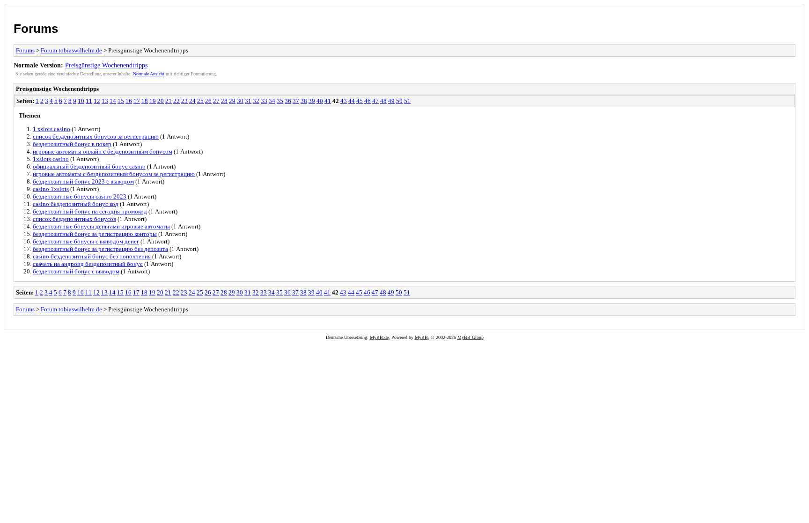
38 (304, 100)
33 (264, 100)
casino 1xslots (51, 188)
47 (375, 100)
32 (256, 100)
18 (144, 100)
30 (240, 100)
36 (288, 100)
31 (248, 100)
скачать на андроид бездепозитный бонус (88, 263)
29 (232, 100)
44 (351, 100)
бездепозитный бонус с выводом (76, 271)
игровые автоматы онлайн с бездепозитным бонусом (102, 151)
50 (399, 100)
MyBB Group (470, 337)
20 (160, 100)
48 (383, 100)
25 (200, 100)
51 (407, 100)
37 (296, 100)
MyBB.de (379, 337)
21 (168, 100)
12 (97, 100)
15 (121, 100)
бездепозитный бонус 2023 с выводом (83, 181)
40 (319, 100)
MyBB (421, 337)
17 (136, 100)
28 (224, 100)
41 (327, 100)
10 (81, 100)
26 (208, 100)
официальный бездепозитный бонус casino (89, 166)
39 (312, 100)
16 (128, 100)
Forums (36, 29)
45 (359, 100)
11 (89, 100)
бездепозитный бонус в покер (72, 143)
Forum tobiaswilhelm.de (71, 50)
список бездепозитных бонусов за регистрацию (96, 136)
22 (176, 100)
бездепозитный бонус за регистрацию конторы (95, 233)
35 (280, 100)
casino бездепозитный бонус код (75, 203)
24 (192, 100)
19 (152, 100)
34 (272, 100)
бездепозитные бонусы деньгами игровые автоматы (101, 226)
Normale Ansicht (148, 73)
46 (367, 100)
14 (113, 100)
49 (391, 100)
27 (216, 100)
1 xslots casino (51, 129)
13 (105, 100)
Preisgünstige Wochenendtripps (106, 65)
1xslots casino (51, 158)
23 (184, 100)
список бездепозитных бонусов (74, 218)
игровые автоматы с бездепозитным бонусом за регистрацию (114, 173)
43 (343, 100)
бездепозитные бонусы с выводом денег (86, 241)
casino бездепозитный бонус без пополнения (92, 256)
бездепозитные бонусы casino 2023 (79, 196)
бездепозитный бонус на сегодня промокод (90, 211)
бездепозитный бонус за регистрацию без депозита (100, 248)
